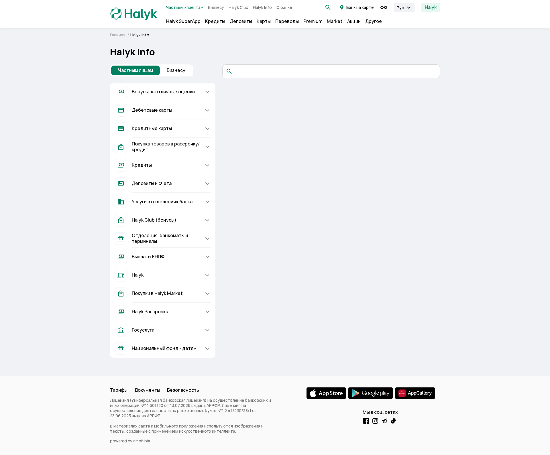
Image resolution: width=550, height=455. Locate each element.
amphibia (141, 441)
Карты (264, 21)
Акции (354, 21)
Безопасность (183, 390)
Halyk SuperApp (183, 21)
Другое (373, 21)
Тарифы (118, 390)
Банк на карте (360, 7)
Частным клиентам (184, 7)
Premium (312, 21)
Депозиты (241, 21)
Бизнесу (216, 7)
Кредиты (215, 21)
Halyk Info (262, 7)
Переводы (287, 21)
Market (335, 21)
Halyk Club (238, 7)
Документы (147, 390)
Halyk (431, 7)
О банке (284, 7)
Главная (118, 35)
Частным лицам (135, 70)
